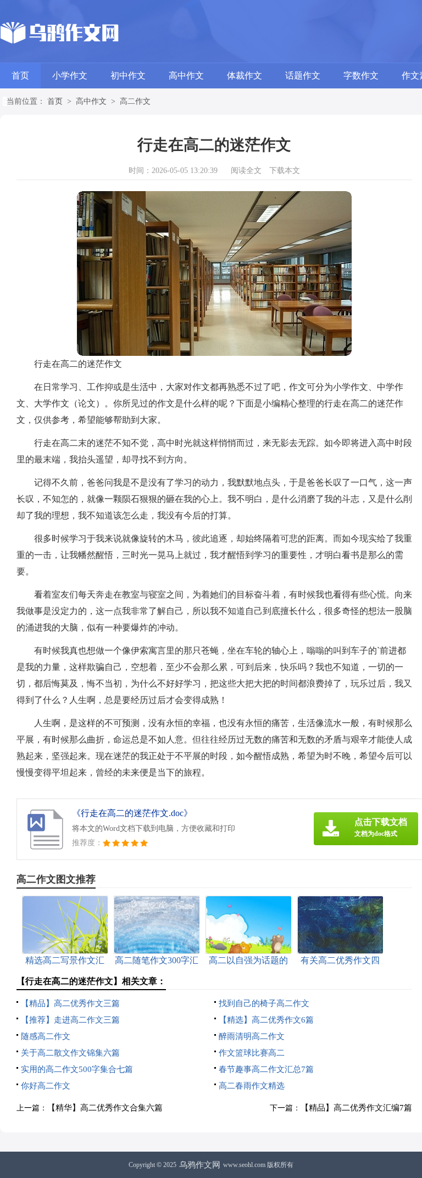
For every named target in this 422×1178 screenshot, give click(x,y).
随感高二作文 (45, 1036)
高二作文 (135, 101)
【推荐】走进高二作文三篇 (70, 1019)
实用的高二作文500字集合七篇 (77, 1069)
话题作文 (302, 75)
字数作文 (361, 75)
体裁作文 (244, 75)
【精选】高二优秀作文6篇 (266, 1019)
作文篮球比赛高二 (252, 1052)
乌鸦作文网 (199, 1164)
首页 (20, 75)
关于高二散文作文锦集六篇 (70, 1052)
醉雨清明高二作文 (252, 1036)
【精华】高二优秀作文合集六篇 (105, 1107)
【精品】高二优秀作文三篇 (70, 1003)
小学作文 (69, 75)
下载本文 (284, 170)
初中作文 (128, 75)
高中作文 (186, 75)
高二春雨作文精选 (252, 1085)
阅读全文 (246, 170)
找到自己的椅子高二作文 (264, 1003)
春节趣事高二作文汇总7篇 (266, 1069)
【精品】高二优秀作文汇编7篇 (356, 1107)
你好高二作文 (45, 1085)
